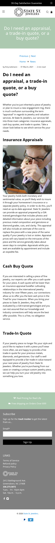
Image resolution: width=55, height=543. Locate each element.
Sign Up (27, 442)
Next (33, 56)
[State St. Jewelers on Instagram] (7, 499)
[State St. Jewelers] (27, 12)
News (33, 61)
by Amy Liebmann (10, 67)
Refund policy (9, 463)
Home (23, 61)
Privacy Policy (9, 466)
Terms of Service (11, 460)
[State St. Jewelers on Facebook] (4, 499)
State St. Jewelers (30, 513)
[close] (51, 3)
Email (6, 428)
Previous (24, 56)
